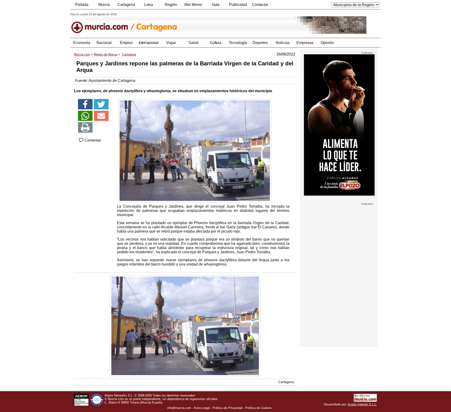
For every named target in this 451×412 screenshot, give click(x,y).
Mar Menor (193, 5)
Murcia (104, 5)
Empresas (304, 43)
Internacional (148, 43)
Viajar (171, 43)
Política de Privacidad (227, 408)
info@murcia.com (179, 408)
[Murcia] (103, 23)
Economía (81, 43)
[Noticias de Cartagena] (185, 23)
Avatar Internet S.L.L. (362, 404)
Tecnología (238, 43)
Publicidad (238, 5)
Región (171, 5)
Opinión (327, 43)
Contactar (260, 5)
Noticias (282, 43)
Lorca (148, 5)
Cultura (215, 43)
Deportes (260, 43)
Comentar (92, 140)
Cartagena (126, 5)
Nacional (104, 43)
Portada (81, 5)
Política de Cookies (258, 408)
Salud (193, 43)
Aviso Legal (202, 408)
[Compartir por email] (101, 116)
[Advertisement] (338, 276)
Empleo (126, 43)
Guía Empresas (215, 6)
